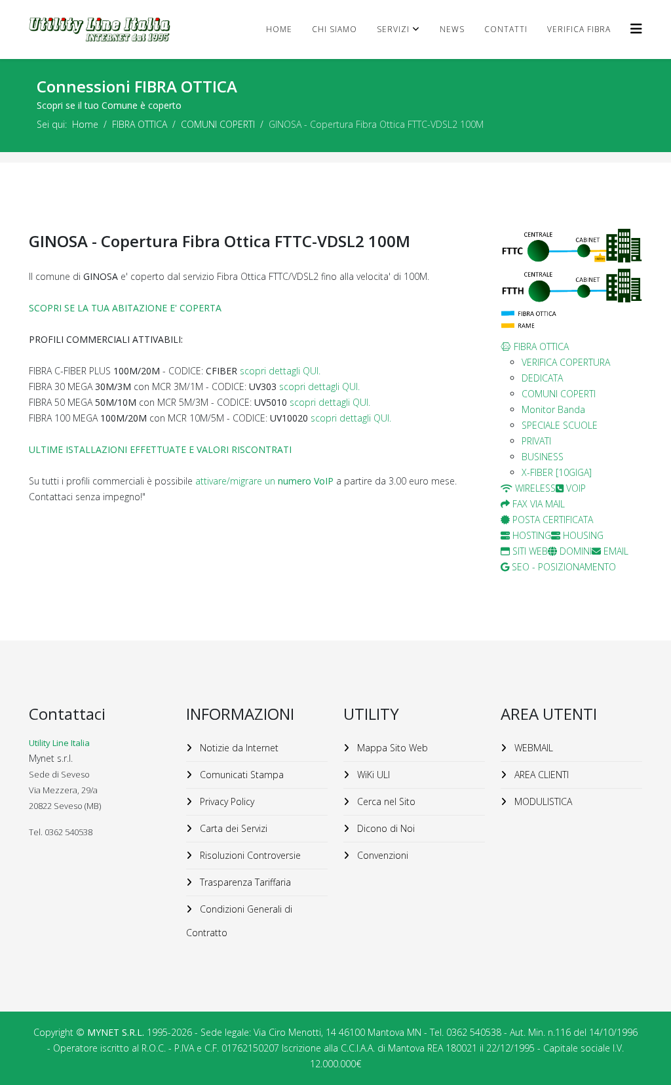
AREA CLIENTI (540, 774)
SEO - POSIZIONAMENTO (562, 567)
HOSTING (530, 535)
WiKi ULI (372, 774)
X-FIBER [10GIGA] (557, 472)
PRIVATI (536, 441)
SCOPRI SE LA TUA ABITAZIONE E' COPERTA (125, 308)
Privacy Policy (225, 801)
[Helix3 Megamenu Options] (636, 28)
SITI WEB (529, 551)
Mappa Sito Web (391, 747)
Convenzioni (381, 855)
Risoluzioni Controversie (249, 855)
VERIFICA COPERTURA (566, 362)
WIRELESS (534, 488)
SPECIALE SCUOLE (560, 425)
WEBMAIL (532, 747)
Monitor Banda (553, 409)
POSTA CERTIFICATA (551, 519)
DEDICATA (542, 378)
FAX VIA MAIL (537, 504)
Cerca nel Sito (385, 801)
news (452, 29)
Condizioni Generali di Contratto (239, 921)
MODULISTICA (542, 801)
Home (279, 29)
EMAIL (614, 551)
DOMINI (574, 551)
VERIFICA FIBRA (579, 29)
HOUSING (582, 535)
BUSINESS (543, 456)
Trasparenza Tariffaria (244, 882)
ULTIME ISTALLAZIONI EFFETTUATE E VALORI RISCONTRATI (160, 449)
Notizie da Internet (237, 747)
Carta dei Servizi (232, 828)
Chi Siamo (334, 29)
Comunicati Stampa (240, 774)
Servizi (393, 29)
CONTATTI (505, 29)
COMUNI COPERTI (218, 124)
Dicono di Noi (385, 828)
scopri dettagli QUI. (280, 371)
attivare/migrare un (264, 481)
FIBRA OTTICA (139, 124)
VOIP (575, 488)
